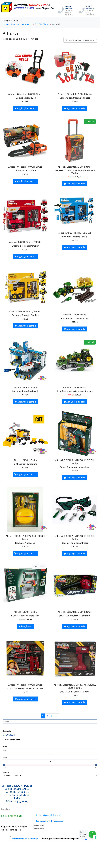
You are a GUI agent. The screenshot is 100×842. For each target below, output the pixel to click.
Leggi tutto (26, 626)
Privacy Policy (39, 828)
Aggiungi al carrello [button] (26, 108)
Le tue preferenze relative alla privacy (61, 838)
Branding (5, 809)
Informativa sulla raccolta (25, 838)
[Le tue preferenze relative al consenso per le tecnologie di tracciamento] (95, 837)
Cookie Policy (39, 825)
